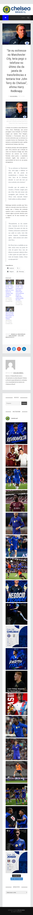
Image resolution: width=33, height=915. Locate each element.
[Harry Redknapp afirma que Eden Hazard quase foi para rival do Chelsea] (10, 309)
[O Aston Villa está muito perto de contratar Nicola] (16, 727)
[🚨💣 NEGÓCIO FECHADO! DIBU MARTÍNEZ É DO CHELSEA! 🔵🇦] (16, 591)
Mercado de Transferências (18, 334)
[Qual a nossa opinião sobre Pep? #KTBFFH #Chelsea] (16, 523)
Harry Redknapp (13, 335)
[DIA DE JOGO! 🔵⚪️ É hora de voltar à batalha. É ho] (16, 862)
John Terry (21, 335)
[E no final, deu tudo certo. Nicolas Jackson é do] (16, 456)
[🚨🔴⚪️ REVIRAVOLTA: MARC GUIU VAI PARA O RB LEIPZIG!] (16, 433)
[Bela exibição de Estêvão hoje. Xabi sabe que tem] (16, 478)
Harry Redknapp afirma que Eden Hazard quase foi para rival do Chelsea (10, 315)
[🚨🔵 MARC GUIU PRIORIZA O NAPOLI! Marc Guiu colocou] (16, 659)
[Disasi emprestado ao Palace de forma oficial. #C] (16, 704)
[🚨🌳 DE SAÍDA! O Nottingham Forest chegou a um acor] (16, 772)
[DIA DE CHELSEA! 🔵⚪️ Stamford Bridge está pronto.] (16, 636)
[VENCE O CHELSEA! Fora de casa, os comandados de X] (16, 794)
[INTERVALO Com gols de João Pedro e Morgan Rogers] (16, 817)
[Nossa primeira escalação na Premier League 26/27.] (16, 839)
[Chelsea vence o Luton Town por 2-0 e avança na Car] (16, 569)
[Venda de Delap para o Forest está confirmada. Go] (16, 681)
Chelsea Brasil (14, 96)
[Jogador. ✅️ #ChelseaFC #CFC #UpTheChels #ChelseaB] (16, 546)
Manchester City (10, 337)
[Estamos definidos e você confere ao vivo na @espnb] (16, 614)
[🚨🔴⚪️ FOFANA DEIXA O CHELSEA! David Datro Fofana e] (16, 501)
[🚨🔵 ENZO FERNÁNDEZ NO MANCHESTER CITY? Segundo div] (16, 749)
